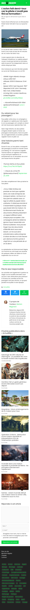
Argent (24, 564)
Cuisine (23, 575)
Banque (4, 567)
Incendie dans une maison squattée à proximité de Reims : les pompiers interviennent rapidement (14, 466)
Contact (4, 557)
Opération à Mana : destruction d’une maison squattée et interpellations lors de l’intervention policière (13, 437)
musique (5, 591)
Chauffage (5, 572)
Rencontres (19, 597)
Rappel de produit (7, 597)
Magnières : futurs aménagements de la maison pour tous (14, 410)
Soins (17, 599)
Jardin (11, 586)
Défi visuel (14, 578)
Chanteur (18, 570)
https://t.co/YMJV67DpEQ (12, 166)
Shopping (11, 599)
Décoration (5, 578)
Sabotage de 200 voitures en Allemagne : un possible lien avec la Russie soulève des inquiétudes (14, 356)
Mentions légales (6, 553)
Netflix (18, 591)
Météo (12, 591)
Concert (4, 575)
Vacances (10, 602)
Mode (20, 588)
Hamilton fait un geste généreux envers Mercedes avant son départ (13, 384)
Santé (4, 599)
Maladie (14, 588)
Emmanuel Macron (8, 580)
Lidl (24, 586)
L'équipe (4, 555)
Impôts (4, 586)
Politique (13, 594)
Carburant (5, 570)
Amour (10, 564)
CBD (12, 570)
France (18, 580)
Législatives (5, 588)
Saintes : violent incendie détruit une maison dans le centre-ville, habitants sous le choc (13, 494)
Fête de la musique (8, 583)
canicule (20, 567)
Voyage (24, 602)
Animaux (17, 564)
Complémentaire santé (18, 572)
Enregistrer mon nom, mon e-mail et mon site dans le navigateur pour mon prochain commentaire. (15, 535)
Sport (23, 599)
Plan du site (5, 551)
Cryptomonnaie (14, 575)
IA (16, 583)
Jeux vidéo (18, 586)
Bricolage (12, 567)
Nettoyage (5, 594)
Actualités (6, 287)
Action (4, 564)
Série (3, 602)
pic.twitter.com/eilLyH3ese (13, 98)
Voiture (18, 602)
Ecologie (22, 578)
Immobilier (23, 583)
